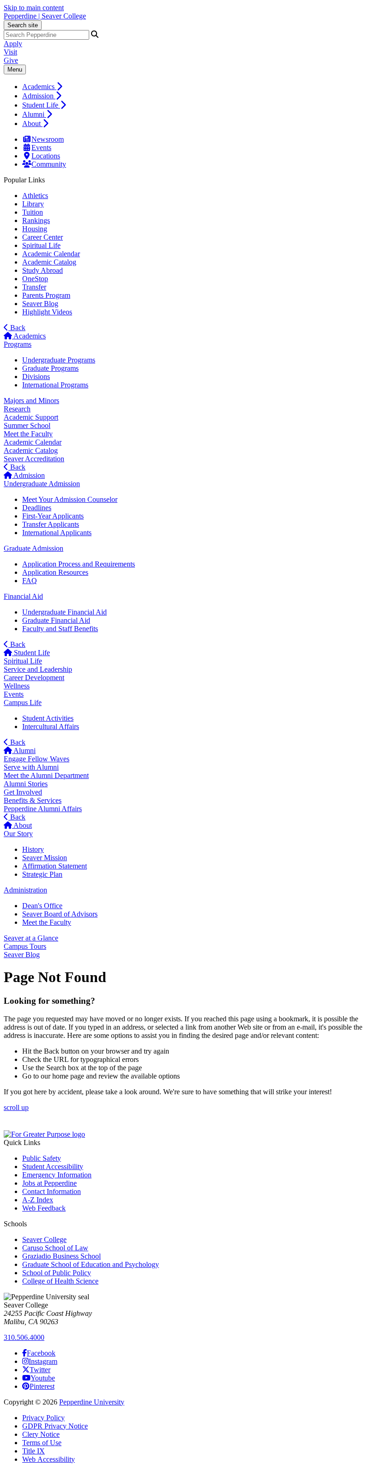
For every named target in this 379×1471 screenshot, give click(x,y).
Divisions (36, 376)
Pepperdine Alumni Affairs (43, 809)
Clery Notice (41, 1434)
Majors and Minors (31, 400)
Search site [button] (22, 25)
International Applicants (57, 533)
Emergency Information (57, 1175)
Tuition (32, 212)
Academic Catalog (49, 262)
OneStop (35, 279)
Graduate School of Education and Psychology (90, 1264)
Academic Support (31, 417)
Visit (10, 52)
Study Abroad (42, 270)
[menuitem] (198, 86)
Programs (17, 344)
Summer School (27, 425)
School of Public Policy (56, 1273)
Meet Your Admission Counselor (69, 499)
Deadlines (36, 508)
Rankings (36, 220)
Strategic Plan (42, 874)
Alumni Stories (26, 784)
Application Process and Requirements (78, 564)
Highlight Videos (47, 312)
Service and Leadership (38, 669)
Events (41, 147)
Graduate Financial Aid (56, 620)
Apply (13, 44)
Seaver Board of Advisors (60, 914)
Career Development (34, 677)
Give (11, 60)
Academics (39, 86)
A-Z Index (37, 1200)
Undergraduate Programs (58, 360)
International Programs (55, 385)
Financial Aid (23, 596)
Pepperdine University (91, 1402)
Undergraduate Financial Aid (64, 612)
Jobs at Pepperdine (49, 1183)
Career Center (42, 237)
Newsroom (47, 139)
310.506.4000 (24, 1337)
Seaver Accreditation (34, 459)
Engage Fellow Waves (36, 759)
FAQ (29, 581)
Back (16, 328)
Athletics (35, 195)
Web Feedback (44, 1208)
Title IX (33, 1451)
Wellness (17, 686)
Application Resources (55, 572)
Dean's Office (42, 906)
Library (33, 204)
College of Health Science (60, 1281)
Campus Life (23, 702)
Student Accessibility (52, 1166)
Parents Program (46, 295)
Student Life (41, 105)
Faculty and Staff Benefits (60, 629)
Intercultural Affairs (50, 726)
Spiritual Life (41, 245)
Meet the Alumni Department (46, 775)
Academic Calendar (51, 254)
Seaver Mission (44, 858)
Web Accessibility (48, 1459)
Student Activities (47, 718)
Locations (45, 156)
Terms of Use (41, 1443)
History (33, 849)
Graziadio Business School (61, 1256)
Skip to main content (34, 8)
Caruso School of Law (55, 1248)
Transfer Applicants (50, 524)
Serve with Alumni (31, 767)
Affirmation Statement (54, 866)
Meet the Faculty (28, 434)
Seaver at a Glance (31, 938)
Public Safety (41, 1158)
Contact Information (51, 1191)
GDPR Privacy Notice (55, 1426)
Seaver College (44, 1239)
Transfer (34, 287)
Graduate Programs (50, 368)
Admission (38, 96)
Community (48, 164)
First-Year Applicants (53, 516)
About (32, 123)
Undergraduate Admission (42, 484)
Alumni (34, 114)
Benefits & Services (32, 800)
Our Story (18, 834)
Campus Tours (25, 946)
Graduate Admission (33, 548)
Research (17, 409)
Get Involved (23, 792)
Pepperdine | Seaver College (45, 16)
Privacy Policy (43, 1418)
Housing (34, 229)
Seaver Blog (40, 303)
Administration (25, 890)
